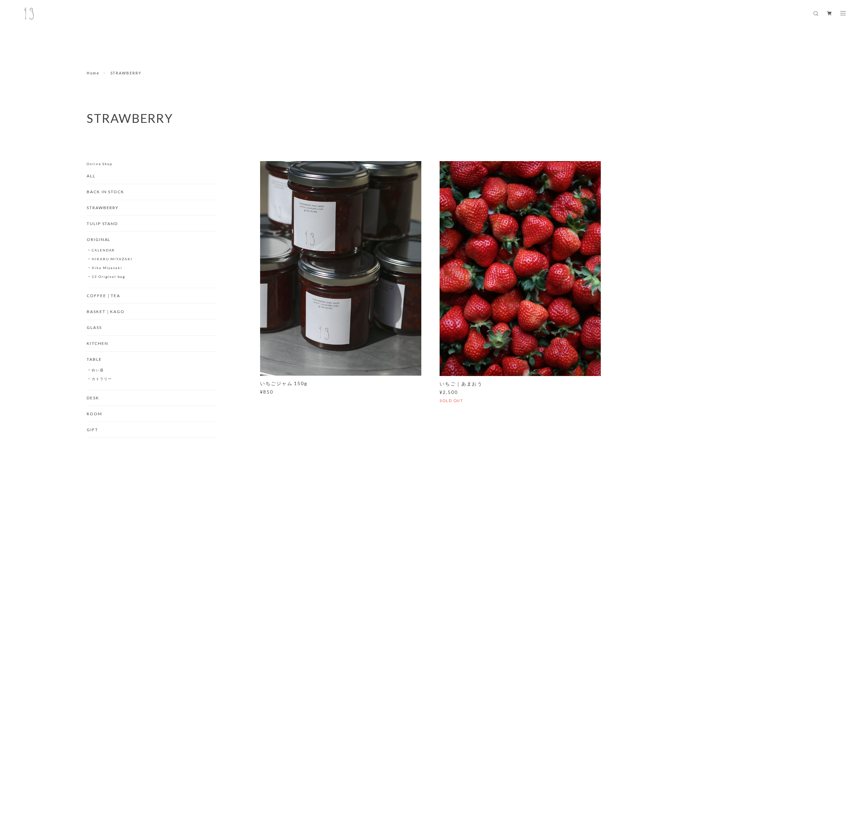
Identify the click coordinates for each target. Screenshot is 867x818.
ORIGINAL (98, 239)
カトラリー (102, 379)
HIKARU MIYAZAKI (112, 259)
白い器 (98, 370)
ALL (91, 175)
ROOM (94, 413)
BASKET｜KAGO (106, 311)
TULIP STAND (102, 223)
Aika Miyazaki (107, 268)
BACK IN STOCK (105, 191)
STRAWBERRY (103, 207)
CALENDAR (103, 250)
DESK (93, 397)
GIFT (92, 429)
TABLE (94, 359)
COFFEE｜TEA (103, 295)
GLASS (94, 327)
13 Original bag (108, 276)
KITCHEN (97, 343)
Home (93, 73)
